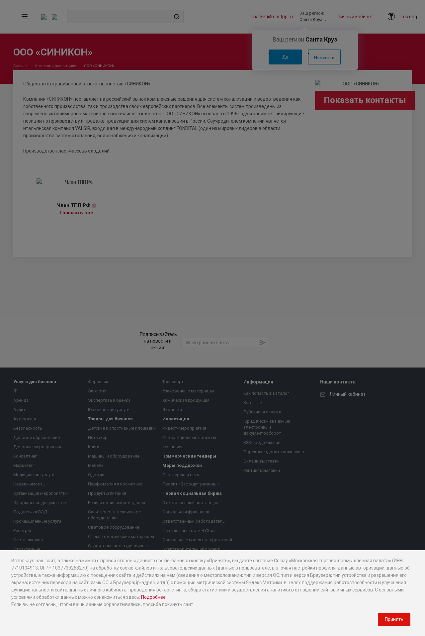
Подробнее (153, 597)
